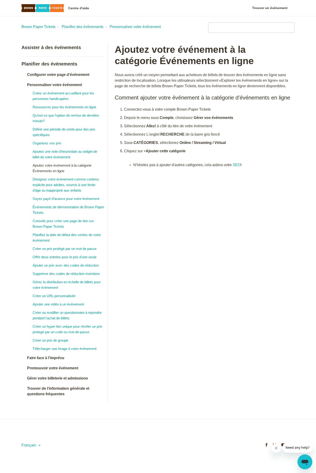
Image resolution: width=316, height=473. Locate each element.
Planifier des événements (82, 27)
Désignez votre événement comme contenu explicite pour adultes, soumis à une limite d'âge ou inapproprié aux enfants (66, 184)
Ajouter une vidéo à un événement (58, 304)
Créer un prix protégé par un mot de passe (64, 249)
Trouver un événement (270, 8)
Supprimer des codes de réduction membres (66, 274)
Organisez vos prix (47, 143)
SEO (237, 165)
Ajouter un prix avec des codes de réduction (66, 265)
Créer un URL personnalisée (54, 296)
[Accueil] (43, 8)
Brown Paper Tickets (39, 27)
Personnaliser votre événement (135, 27)
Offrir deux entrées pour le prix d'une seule (64, 257)
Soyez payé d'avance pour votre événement (66, 199)
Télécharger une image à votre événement (64, 349)
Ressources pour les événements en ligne (64, 107)
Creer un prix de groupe (50, 340)
